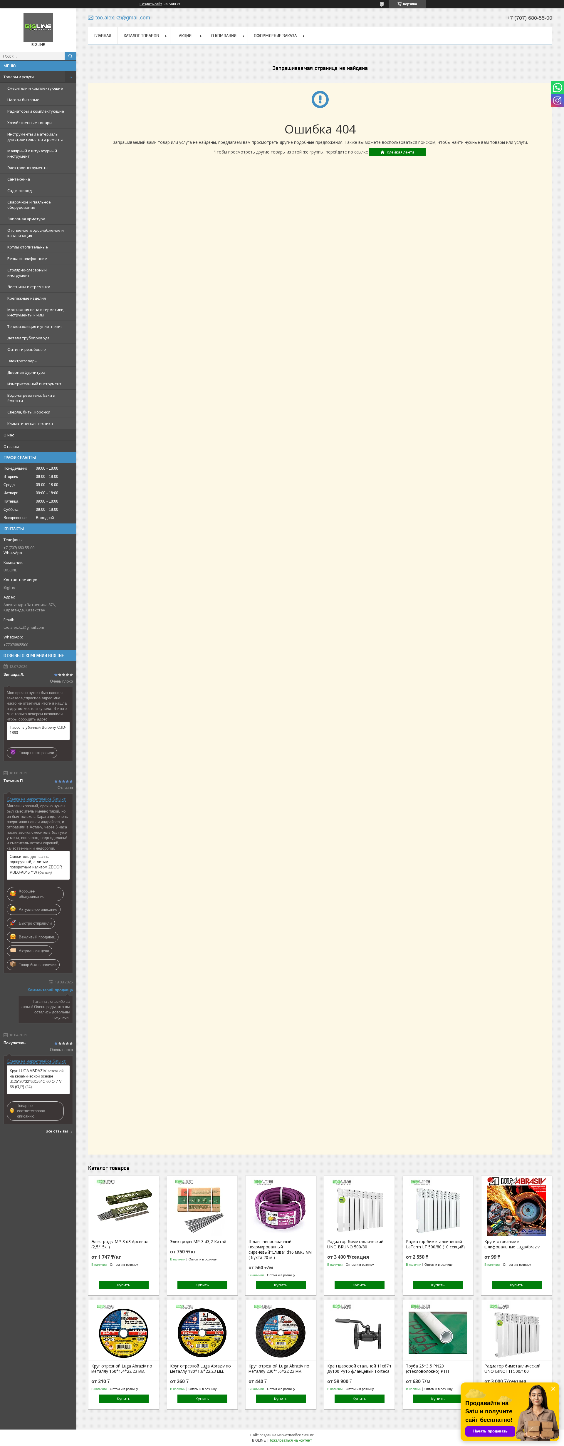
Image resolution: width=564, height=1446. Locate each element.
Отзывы (11, 446)
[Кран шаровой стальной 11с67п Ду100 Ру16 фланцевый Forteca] (359, 1330)
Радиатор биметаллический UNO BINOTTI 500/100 (512, 1368)
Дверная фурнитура (26, 372)
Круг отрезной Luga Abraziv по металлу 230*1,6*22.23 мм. (279, 1368)
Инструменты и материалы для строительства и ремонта (35, 136)
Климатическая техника (30, 423)
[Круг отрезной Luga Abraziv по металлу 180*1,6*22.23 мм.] (202, 1330)
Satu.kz (308, 1435)
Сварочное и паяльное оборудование (29, 204)
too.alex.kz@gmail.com (24, 627)
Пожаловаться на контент (290, 1440)
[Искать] (70, 56)
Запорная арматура (26, 218)
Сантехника (18, 179)
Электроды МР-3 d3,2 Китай (198, 1241)
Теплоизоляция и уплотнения (35, 326)
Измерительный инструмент (34, 383)
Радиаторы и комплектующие (35, 111)
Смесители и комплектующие (35, 88)
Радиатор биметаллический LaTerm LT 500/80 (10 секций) (435, 1244)
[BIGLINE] (38, 27)
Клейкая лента (400, 152)
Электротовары (22, 360)
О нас (9, 435)
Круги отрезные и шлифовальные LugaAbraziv (512, 1244)
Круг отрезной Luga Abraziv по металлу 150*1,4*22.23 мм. (121, 1368)
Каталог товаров (141, 35)
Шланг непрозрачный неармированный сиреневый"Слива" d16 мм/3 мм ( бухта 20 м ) (280, 1249)
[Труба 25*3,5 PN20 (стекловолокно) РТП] (438, 1330)
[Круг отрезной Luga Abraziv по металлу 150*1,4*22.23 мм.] (123, 1330)
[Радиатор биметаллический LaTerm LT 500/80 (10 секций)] (438, 1206)
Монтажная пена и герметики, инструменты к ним (35, 312)
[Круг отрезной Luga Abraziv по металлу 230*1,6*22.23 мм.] (281, 1330)
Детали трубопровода (28, 338)
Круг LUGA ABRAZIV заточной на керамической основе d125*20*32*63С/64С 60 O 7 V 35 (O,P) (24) (36, 1079)
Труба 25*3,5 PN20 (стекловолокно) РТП (427, 1368)
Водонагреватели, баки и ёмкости (31, 398)
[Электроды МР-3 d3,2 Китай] (202, 1206)
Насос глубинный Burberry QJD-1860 (38, 730)
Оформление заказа (275, 35)
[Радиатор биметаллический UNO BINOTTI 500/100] (516, 1330)
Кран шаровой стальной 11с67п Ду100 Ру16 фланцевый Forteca (359, 1368)
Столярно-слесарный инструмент (27, 272)
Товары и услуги (19, 76)
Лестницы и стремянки (28, 286)
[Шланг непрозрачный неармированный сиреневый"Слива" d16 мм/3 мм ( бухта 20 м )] (281, 1206)
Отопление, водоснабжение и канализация (35, 233)
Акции (185, 35)
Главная (102, 35)
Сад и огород (19, 190)
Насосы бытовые (23, 99)
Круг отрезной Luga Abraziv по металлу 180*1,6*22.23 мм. (200, 1368)
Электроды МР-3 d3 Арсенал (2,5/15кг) (119, 1244)
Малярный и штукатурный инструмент (32, 153)
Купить (123, 1284)
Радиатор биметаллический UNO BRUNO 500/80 (355, 1244)
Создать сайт (151, 4)
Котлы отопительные (27, 247)
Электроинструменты (27, 167)
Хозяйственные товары (29, 122)
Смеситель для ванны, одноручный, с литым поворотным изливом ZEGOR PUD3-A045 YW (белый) (36, 864)
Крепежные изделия (26, 298)
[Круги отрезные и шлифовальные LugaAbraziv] (516, 1206)
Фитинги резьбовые (26, 349)
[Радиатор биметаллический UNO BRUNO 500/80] (359, 1206)
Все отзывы (57, 1131)
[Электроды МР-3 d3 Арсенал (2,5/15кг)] (123, 1206)
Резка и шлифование (27, 258)
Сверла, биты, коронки (28, 412)
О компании (223, 35)
